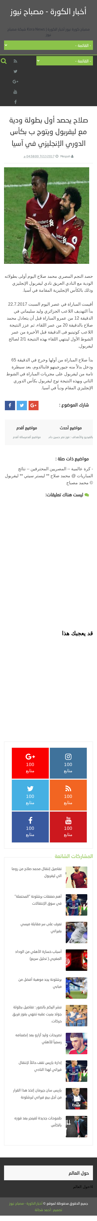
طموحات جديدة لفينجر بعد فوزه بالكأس (38, 1121)
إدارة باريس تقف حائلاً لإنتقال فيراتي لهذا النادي (40, 1066)
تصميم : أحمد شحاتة (48, 1210)
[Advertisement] (48, 685)
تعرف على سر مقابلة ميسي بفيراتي (41, 927)
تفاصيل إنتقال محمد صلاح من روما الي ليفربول (37, 872)
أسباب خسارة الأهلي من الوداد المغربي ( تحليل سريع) (38, 955)
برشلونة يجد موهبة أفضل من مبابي (40, 983)
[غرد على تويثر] (22, 405)
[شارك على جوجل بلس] (34, 405)
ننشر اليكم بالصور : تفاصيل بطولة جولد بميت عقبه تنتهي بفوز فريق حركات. (37, 1014)
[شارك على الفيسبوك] (10, 405)
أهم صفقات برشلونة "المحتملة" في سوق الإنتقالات (38, 899)
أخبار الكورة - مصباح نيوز (48, 11)
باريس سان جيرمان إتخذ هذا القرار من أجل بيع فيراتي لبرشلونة (37, 1093)
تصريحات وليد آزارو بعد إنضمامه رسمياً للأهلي (38, 1038)
